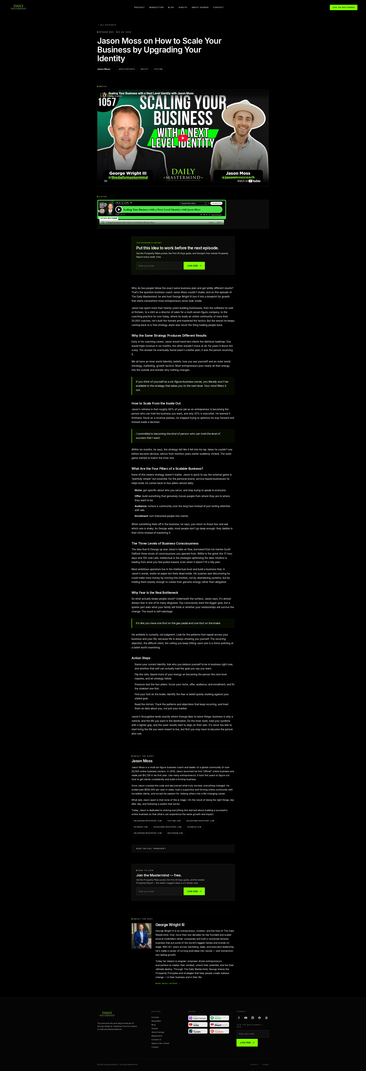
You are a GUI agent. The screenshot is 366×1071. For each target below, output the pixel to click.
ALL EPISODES (106, 25)
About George (200, 7)
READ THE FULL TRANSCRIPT (151, 849)
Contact (218, 7)
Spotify (144, 69)
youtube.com (174, 821)
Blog (171, 7)
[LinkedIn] (252, 1017)
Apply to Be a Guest (160, 1043)
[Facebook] (238, 1017)
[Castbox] (219, 1031)
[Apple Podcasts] (198, 1017)
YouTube (158, 69)
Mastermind (157, 1036)
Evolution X (156, 1039)
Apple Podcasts (127, 69)
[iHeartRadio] (219, 1024)
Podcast (139, 7)
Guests (183, 7)
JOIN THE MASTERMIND (343, 7)
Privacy (254, 1065)
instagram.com (175, 833)
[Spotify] (219, 1017)
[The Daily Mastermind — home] (18, 7)
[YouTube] (198, 1024)
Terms (265, 1065)
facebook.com (141, 827)
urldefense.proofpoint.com (148, 821)
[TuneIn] (198, 1031)
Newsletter (156, 7)
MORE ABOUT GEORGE (168, 983)
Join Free (192, 266)
